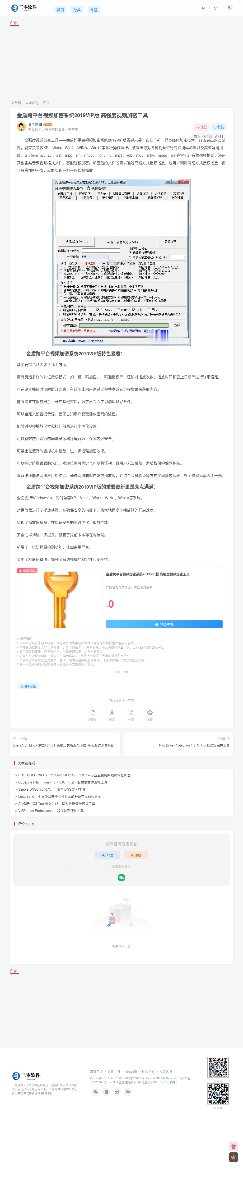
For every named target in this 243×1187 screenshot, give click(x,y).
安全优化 (32, 102)
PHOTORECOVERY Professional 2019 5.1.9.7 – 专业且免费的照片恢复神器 (74, 775)
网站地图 (148, 1071)
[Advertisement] (122, 62)
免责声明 (113, 1071)
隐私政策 (131, 1071)
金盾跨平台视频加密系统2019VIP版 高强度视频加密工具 (82, 115)
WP (155, 1082)
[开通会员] (233, 1157)
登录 (110, 855)
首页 (17, 102)
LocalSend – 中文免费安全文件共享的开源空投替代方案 (59, 796)
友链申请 (96, 1071)
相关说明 (165, 1071)
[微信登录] (121, 877)
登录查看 (166, 624)
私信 (220, 126)
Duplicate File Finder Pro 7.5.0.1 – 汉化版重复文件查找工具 (62, 782)
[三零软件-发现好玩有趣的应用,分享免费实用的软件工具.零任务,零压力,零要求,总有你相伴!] (27, 1075)
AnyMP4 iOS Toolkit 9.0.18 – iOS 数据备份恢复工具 (56, 803)
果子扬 (33, 124)
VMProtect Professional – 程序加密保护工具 (51, 810)
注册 (138, 855)
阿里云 (145, 1082)
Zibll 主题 (118, 1082)
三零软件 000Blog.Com (137, 1078)
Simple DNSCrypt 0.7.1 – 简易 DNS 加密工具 (51, 789)
